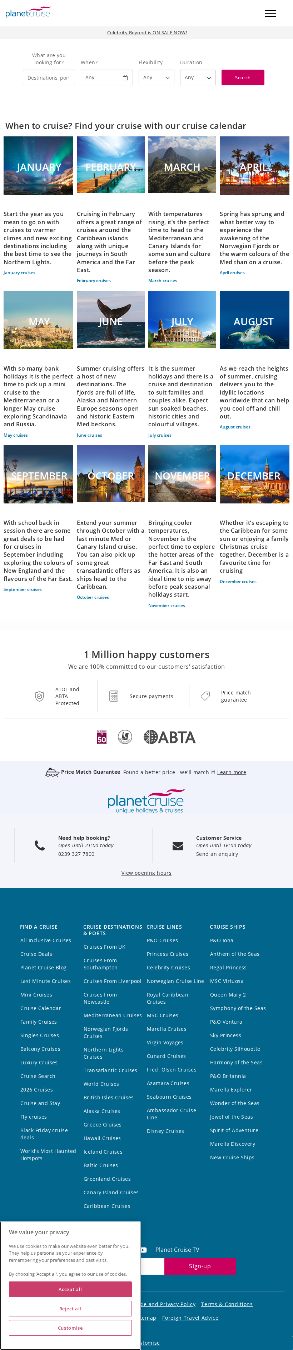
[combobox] (49, 77)
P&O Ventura (226, 1021)
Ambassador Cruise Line (171, 1114)
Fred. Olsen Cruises (172, 1069)
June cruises (89, 435)
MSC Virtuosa (227, 981)
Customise (146, 1342)
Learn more (231, 772)
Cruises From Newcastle (100, 998)
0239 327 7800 (76, 853)
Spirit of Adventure (234, 1130)
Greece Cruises (103, 1124)
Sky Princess (225, 1035)
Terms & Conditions (227, 1304)
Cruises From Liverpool (112, 981)
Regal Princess (228, 967)
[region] (70, 1285)
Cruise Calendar (40, 1008)
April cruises (232, 273)
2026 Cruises (36, 1089)
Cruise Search (37, 1076)
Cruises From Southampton (101, 964)
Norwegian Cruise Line (175, 981)
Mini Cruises (36, 994)
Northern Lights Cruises (104, 1053)
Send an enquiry (217, 853)
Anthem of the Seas (235, 953)
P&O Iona (221, 940)
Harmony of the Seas (236, 1062)
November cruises (166, 605)
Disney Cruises (165, 1131)
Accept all (71, 1289)
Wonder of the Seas (235, 1103)
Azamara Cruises (168, 1083)
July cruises (160, 435)
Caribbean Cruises (107, 1206)
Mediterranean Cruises (113, 1015)
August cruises (235, 427)
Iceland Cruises (103, 1151)
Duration (191, 62)
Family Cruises (38, 1021)
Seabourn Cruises (169, 1096)
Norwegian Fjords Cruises (106, 1032)
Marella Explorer (231, 1089)
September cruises (23, 589)
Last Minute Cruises (45, 981)
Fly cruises (33, 1116)
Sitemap (146, 1317)
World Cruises (101, 1083)
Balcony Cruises (40, 1048)
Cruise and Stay (40, 1103)
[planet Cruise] (28, 12)
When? (89, 62)
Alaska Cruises (102, 1111)
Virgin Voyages (165, 1042)
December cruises (238, 581)
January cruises (19, 273)
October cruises (93, 597)
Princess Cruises (168, 953)
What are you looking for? (49, 59)
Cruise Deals (36, 953)
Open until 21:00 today (85, 845)
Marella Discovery (232, 1143)
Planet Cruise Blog (43, 967)
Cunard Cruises (166, 1056)
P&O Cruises (162, 940)
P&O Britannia (228, 1076)
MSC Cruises (163, 1015)
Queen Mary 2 (228, 994)
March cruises (162, 280)
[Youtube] (146, 1250)
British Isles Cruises (109, 1097)
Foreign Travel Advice (190, 1317)
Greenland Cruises (107, 1178)
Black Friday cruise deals (44, 1134)
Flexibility (151, 62)
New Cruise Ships (232, 1157)
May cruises (16, 435)
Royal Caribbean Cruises (167, 998)
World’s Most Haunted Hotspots (48, 1154)
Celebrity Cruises (168, 967)
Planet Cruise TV (177, 1250)
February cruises (94, 280)
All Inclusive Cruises (45, 940)
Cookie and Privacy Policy (163, 1304)
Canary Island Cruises (111, 1192)
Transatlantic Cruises (111, 1070)
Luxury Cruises (39, 1062)
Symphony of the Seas (238, 1008)
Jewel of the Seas (231, 1116)
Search (242, 77)
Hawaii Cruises (102, 1138)
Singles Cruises (39, 1035)
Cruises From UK (104, 946)
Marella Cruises (167, 1028)
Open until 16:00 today (223, 845)
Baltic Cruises (101, 1165)
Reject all (70, 1308)
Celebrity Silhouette (235, 1048)
